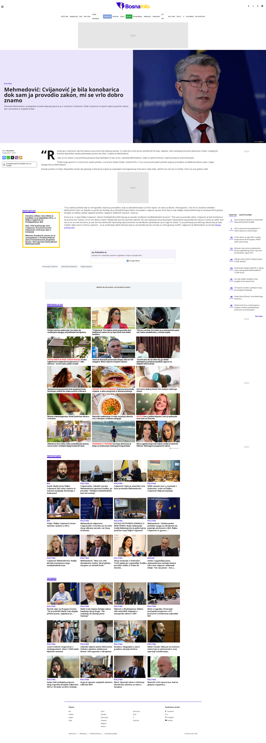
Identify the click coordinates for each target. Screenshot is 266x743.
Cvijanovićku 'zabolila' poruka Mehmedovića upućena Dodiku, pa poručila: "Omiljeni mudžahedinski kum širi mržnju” (96, 489)
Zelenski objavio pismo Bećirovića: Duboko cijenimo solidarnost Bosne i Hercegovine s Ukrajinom (96, 649)
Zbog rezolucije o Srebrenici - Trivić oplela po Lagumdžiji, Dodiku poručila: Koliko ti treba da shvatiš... (130, 564)
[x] (253, 6)
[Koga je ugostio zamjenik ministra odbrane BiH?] (96, 667)
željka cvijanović (87, 266)
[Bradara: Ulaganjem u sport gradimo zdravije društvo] (130, 631)
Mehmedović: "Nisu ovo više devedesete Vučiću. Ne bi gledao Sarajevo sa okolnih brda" (95, 563)
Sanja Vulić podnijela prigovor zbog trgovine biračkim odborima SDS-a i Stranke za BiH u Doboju (62, 684)
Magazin (156, 16)
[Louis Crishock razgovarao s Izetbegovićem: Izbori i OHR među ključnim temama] (63, 631)
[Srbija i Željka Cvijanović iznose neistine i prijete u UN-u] (63, 508)
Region (115, 16)
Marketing (82, 734)
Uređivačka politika (110, 734)
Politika (87, 16)
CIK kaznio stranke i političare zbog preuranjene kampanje (248, 289)
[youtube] (262, 6)
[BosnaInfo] (133, 6)
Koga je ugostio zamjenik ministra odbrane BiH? (96, 683)
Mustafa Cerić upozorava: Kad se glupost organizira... (162, 683)
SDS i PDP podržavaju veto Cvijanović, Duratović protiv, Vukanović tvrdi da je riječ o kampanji (38, 229)
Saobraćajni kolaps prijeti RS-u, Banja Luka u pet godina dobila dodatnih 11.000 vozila (248, 270)
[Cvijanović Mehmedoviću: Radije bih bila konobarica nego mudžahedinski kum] (63, 545)
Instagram (170, 717)
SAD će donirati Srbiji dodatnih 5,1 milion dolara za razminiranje (247, 229)
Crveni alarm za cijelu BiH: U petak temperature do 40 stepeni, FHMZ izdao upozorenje (247, 239)
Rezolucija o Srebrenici (50, 266)
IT (183, 16)
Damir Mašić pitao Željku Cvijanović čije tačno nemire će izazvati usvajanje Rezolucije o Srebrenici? (61, 489)
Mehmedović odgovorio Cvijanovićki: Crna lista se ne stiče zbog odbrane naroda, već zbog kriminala (96, 527)
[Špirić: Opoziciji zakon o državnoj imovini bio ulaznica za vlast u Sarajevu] (130, 667)
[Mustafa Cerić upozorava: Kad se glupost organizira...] (163, 667)
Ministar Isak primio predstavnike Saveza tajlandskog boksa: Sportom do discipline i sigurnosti (248, 250)
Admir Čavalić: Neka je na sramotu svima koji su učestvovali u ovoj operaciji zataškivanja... (163, 649)
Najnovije (74, 16)
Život (179, 16)
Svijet (122, 16)
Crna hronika (95, 16)
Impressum (72, 734)
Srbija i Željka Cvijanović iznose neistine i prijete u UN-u (61, 524)
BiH (80, 16)
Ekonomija (137, 16)
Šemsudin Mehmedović (69, 266)
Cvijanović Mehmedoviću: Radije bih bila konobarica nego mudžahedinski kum (62, 563)
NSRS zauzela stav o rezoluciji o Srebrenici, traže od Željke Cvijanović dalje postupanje (162, 488)
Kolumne (190, 16)
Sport (129, 16)
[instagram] (257, 6)
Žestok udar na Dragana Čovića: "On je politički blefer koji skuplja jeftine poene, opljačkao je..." (62, 611)
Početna (64, 16)
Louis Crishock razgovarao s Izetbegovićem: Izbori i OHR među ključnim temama (63, 649)
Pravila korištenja (95, 734)
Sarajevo (147, 16)
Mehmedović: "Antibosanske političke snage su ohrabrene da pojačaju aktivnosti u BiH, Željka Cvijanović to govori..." (162, 527)
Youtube (170, 720)
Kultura (171, 16)
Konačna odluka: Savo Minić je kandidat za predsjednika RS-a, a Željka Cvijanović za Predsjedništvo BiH (40, 219)
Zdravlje (107, 16)
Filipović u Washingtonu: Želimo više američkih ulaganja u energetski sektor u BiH (128, 611)
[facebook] (248, 6)
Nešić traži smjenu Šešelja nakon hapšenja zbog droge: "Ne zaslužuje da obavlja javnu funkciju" (95, 612)
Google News (134, 261)
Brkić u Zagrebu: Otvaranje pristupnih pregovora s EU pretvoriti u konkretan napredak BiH (162, 612)
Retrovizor (200, 16)
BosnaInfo (10, 151)
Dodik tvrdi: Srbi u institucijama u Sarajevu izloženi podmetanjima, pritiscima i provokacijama (247, 307)
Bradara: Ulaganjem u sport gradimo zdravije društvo (127, 648)
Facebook (170, 711)
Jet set (162, 16)
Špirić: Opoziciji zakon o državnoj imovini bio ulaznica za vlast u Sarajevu (129, 684)
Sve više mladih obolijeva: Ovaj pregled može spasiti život (246, 280)
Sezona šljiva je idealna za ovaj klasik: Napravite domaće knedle (248, 221)
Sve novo (259, 316)
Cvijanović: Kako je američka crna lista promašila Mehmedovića (129, 487)
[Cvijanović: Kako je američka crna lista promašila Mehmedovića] (130, 471)
